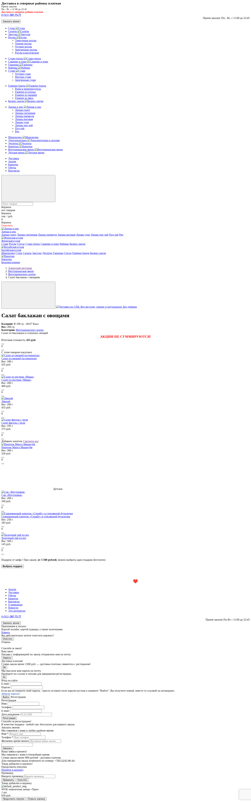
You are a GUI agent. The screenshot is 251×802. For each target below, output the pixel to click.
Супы (12, 28)
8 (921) (11, 14)
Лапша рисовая (24, 119)
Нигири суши (23, 76)
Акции (12, 161)
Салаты (13, 31)
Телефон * (7, 737)
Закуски (13, 34)
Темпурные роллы (25, 40)
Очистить (7, 639)
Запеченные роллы (26, 49)
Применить (8, 780)
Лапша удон (22, 122)
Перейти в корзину (12, 769)
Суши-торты (16, 58)
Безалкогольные (10, 262)
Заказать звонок (11, 21)
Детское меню (16, 152)
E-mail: (5, 683)
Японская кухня (10, 240)
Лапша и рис (16, 106)
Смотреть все (31, 441)
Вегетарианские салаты (30, 330)
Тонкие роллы (23, 43)
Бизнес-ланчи (16, 101)
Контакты (14, 170)
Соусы (21, 243)
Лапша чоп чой (24, 125)
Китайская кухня (11, 250)
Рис (17, 131)
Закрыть (7, 657)
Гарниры (13, 64)
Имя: (4, 703)
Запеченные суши (25, 80)
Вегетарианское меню (21, 149)
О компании (15, 604)
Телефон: (6, 707)
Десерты (13, 143)
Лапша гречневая (25, 113)
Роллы (12, 37)
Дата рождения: (10, 714)
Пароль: (6, 687)
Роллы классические (27, 52)
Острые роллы (23, 46)
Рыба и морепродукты (28, 88)
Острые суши (23, 73)
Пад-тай (19, 128)
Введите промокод (12, 776)
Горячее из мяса (24, 98)
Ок (4, 677)
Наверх (5, 632)
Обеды (12, 167)
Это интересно (16, 610)
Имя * (4, 733)
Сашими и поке (17, 61)
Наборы (13, 67)
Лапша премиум (24, 116)
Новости (13, 607)
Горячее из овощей (26, 95)
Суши (12, 70)
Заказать (7, 748)
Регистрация (9, 718)
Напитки (13, 146)
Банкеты (13, 164)
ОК (4, 667)
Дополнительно (17, 140)
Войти (6, 697)
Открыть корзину (36, 799)
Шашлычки (15, 137)
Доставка (13, 158)
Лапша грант (22, 110)
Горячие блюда (17, 85)
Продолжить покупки (13, 799)
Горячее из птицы (25, 91)
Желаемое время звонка (15, 740)
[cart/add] (2, 344)
